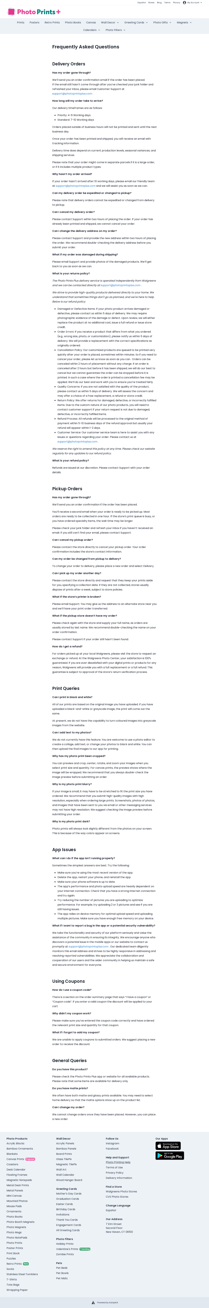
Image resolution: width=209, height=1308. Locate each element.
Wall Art (61, 1169)
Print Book (13, 1253)
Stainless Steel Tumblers (22, 1274)
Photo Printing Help (118, 1162)
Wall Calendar (65, 1175)
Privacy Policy (114, 1173)
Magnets (182, 22)
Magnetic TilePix (66, 1164)
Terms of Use (114, 1167)
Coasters (12, 1164)
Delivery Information (119, 1178)
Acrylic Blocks (15, 1143)
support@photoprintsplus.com (72, 93)
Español (142, 2)
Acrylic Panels (65, 1143)
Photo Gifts (160, 22)
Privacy (176, 2)
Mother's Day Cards (68, 1193)
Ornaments (14, 1211)
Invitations (62, 1214)
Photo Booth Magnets (20, 1222)
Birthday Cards (65, 1209)
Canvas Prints (15, 1159)
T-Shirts (12, 1279)
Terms (167, 2)
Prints (20, 22)
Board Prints (64, 1154)
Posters (34, 22)
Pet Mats (62, 1278)
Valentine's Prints (67, 1249)
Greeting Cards (134, 22)
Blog (159, 2)
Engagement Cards (68, 1225)
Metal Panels (15, 1190)
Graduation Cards (67, 1199)
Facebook (112, 1149)
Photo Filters (114, 30)
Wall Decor (108, 22)
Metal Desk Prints (18, 1185)
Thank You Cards (67, 1220)
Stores (151, 2)
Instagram (112, 1143)
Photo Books (73, 22)
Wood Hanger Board (69, 1180)
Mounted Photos (17, 1201)
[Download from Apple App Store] (168, 1146)
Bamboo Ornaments (20, 1149)
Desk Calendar (16, 1169)
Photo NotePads (17, 1237)
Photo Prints (14, 1243)
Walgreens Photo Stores (121, 1191)
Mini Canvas (14, 1196)
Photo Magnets (16, 1227)
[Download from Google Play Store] (169, 1155)
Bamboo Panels (66, 1149)
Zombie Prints (65, 1254)
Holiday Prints (64, 1244)
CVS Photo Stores (117, 1197)
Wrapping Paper (17, 1290)
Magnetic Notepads (19, 1180)
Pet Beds (61, 1268)
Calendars (89, 30)
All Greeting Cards (68, 1230)
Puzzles (11, 1258)
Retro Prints (52, 22)
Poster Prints (15, 1248)
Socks (10, 1269)
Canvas (91, 22)
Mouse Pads (14, 1206)
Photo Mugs (14, 1232)
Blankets (12, 1154)
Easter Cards (64, 1204)
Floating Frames (17, 1175)
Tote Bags (13, 1285)
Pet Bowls (62, 1273)
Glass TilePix (64, 1159)
